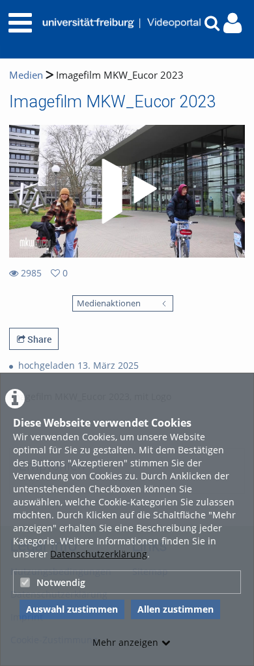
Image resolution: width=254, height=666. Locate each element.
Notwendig (60, 582)
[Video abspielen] (127, 191)
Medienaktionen (109, 303)
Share (38, 339)
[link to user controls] (232, 23)
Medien (26, 75)
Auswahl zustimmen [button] (72, 609)
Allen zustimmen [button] (175, 609)
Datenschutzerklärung (98, 554)
